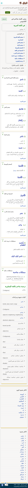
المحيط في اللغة (19, 50)
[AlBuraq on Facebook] (2, 485)
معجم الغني (20, 42)
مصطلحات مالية (19, 58)
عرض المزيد (23, 101)
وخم (15, 170)
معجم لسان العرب (18, 53)
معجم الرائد (20, 45)
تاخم (22, 301)
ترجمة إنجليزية (19, 61)
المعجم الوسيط (19, 48)
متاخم (21, 307)
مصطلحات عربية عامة (17, 55)
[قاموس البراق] (23, 3)
